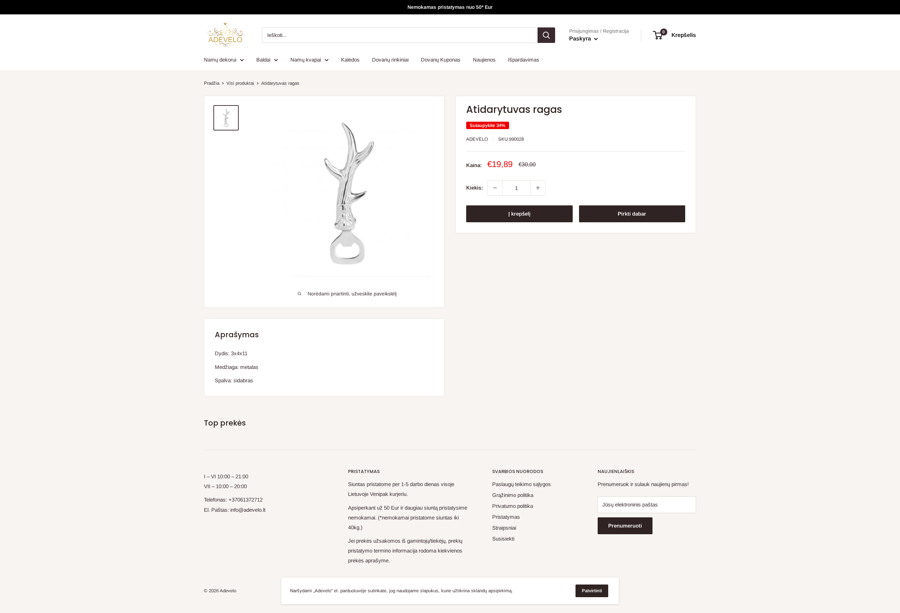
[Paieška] (546, 35)
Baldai (263, 60)
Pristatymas (506, 517)
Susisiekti (503, 539)
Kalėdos (350, 60)
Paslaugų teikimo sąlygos (521, 484)
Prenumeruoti (625, 526)
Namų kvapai (305, 60)
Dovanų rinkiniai (390, 60)
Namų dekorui (220, 60)
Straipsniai (504, 528)
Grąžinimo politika (512, 495)
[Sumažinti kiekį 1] (495, 187)
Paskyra (580, 38)
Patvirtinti (592, 590)
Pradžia (211, 83)
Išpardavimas (523, 60)
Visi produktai (240, 83)
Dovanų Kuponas (441, 60)
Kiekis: (474, 188)
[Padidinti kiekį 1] (538, 187)
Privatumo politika (512, 506)
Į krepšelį (519, 214)
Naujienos (484, 60)
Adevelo (477, 139)
